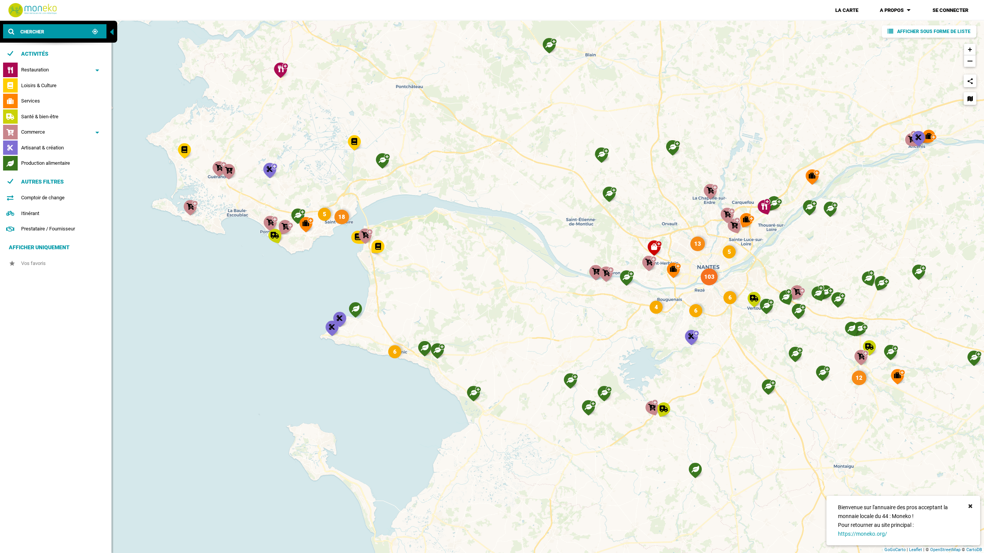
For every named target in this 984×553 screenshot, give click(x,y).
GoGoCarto (895, 549)
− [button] (970, 60)
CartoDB (974, 549)
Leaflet (915, 549)
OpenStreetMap (945, 549)
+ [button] (970, 49)
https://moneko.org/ (862, 534)
